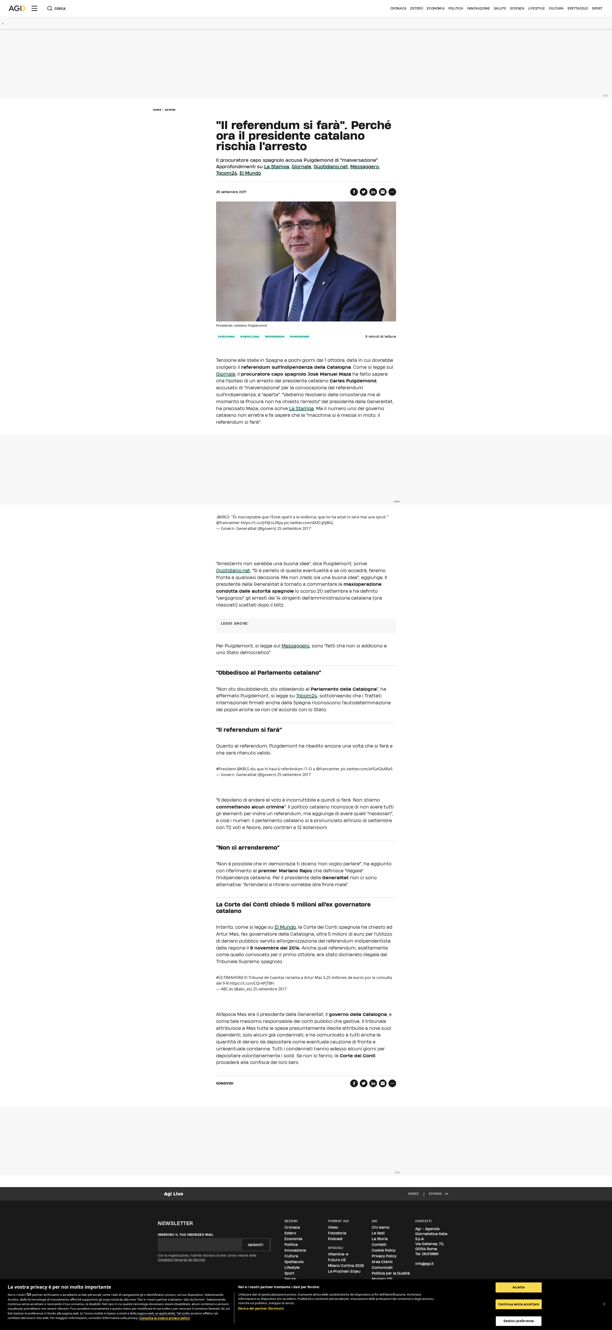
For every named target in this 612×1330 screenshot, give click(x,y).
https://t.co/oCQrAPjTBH (252, 983)
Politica (455, 8)
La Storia (380, 1239)
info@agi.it (424, 1263)
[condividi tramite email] (383, 192)
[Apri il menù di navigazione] (34, 8)
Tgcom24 (226, 173)
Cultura (556, 8)
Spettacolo (578, 8)
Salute (500, 8)
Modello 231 (382, 1279)
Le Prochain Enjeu (344, 1271)
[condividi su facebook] (354, 192)
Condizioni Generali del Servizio (181, 1260)
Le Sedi (378, 1233)
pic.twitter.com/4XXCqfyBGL (309, 522)
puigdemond (299, 336)
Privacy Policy (384, 1256)
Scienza (517, 8)
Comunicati (382, 1267)
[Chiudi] (604, 1304)
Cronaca (398, 8)
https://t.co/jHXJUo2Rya (262, 522)
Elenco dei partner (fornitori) (261, 1308)
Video (333, 1227)
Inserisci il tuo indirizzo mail (185, 1234)
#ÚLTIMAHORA (229, 977)
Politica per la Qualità (391, 1273)
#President (226, 768)
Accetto (519, 1287)
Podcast (335, 1239)
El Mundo (250, 173)
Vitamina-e (338, 1254)
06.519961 (430, 1254)
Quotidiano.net (331, 166)
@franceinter (228, 522)
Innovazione (478, 8)
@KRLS (223, 517)
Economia (436, 8)
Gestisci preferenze (518, 1321)
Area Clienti (382, 1261)
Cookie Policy (383, 1250)
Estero (416, 8)
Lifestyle (536, 8)
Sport (597, 8)
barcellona (249, 336)
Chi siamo (380, 1227)
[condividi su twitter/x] (363, 192)
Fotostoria (337, 1233)
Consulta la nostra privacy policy (164, 1318)
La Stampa (276, 166)
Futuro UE (337, 1260)
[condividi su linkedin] (373, 192)
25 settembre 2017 (294, 528)
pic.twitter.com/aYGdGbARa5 (367, 768)
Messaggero (364, 166)
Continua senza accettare (518, 1304)
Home (157, 109)
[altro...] (392, 192)
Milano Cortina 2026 (346, 1265)
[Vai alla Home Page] (17, 8)
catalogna (226, 336)
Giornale (301, 166)
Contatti (379, 1244)
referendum (274, 336)
